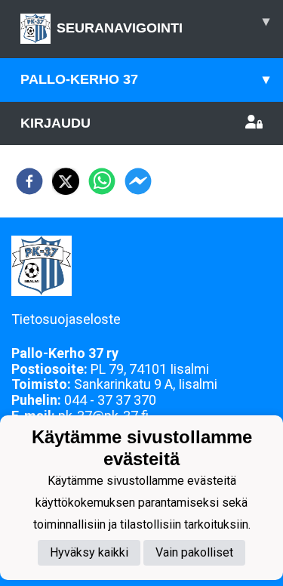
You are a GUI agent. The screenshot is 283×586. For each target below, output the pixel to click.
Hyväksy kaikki (89, 552)
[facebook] (29, 181)
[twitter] (65, 181)
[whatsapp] (101, 181)
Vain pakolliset (194, 552)
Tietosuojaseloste (66, 319)
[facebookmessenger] (138, 181)
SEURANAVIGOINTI (163, 24)
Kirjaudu (55, 123)
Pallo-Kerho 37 (144, 79)
